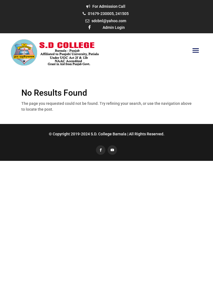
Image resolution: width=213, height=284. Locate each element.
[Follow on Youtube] (112, 150)
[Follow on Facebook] (100, 150)
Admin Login (114, 27)
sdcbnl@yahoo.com (109, 21)
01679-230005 (101, 13)
